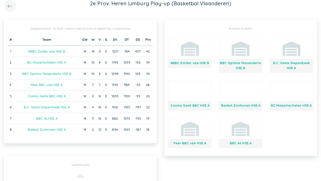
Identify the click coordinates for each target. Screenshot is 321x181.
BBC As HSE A (46, 118)
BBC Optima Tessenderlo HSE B (46, 74)
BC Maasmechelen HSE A (46, 62)
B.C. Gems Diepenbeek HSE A (47, 107)
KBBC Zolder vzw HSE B (46, 51)
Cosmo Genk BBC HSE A (47, 96)
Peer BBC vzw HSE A (46, 85)
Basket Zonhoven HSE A (47, 129)
